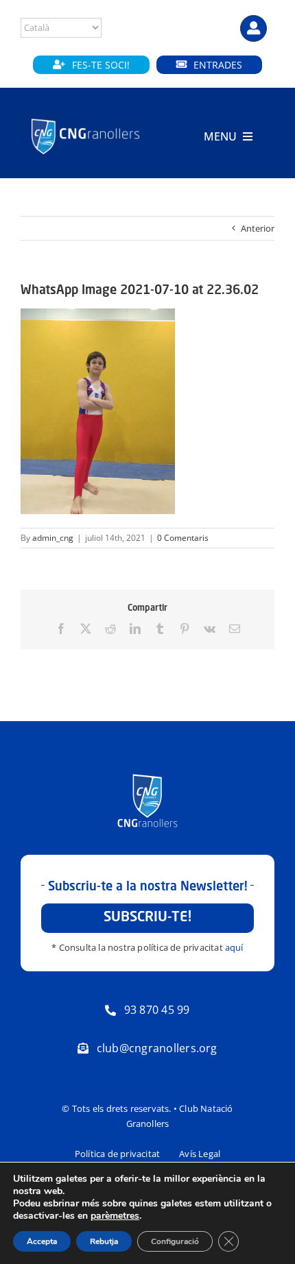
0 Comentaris (183, 538)
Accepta (42, 1241)
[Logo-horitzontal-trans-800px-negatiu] (85, 119)
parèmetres (115, 1216)
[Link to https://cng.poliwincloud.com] (253, 28)
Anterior (257, 228)
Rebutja (104, 1241)
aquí (234, 947)
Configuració (175, 1241)
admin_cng (52, 538)
